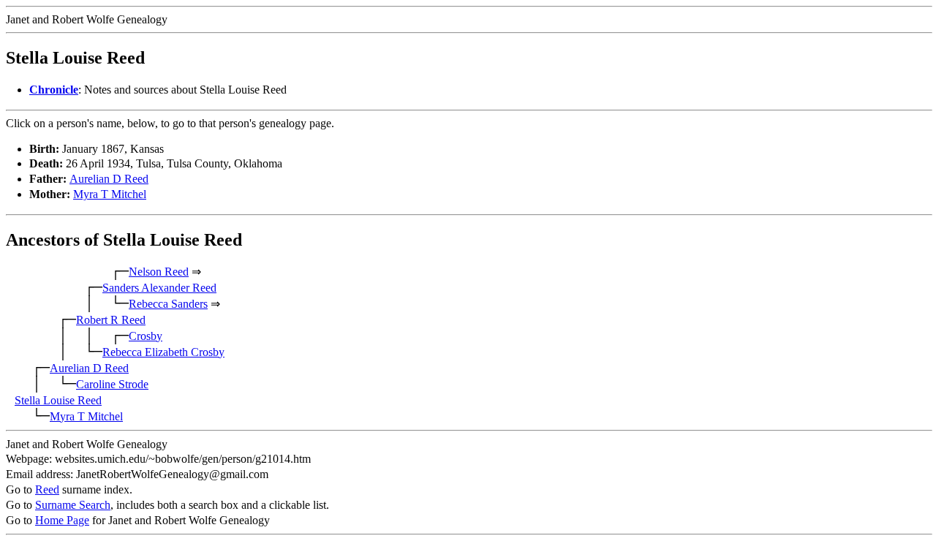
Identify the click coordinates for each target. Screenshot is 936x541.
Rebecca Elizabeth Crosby (163, 352)
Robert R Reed (111, 320)
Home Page (62, 520)
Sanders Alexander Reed (159, 287)
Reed (47, 489)
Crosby (145, 336)
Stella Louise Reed (58, 400)
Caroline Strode (112, 384)
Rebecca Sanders (168, 304)
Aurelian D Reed (108, 179)
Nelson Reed (159, 271)
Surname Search (72, 505)
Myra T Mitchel (109, 194)
